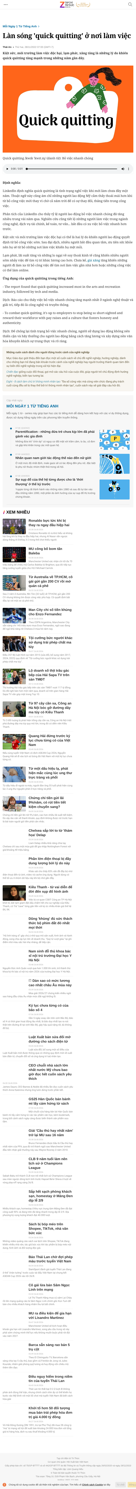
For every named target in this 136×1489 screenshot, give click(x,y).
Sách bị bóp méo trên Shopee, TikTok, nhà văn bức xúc (48, 1228)
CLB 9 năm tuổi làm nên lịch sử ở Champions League (48, 1163)
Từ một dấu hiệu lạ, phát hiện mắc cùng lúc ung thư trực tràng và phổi (50, 773)
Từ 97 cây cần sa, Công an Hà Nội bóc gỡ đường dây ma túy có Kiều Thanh (50, 708)
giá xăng (93, 260)
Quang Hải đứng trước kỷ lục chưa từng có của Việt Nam (49, 740)
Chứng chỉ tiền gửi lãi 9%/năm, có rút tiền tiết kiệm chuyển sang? (47, 802)
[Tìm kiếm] (130, 4)
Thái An (7, 47)
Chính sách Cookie (92, 1484)
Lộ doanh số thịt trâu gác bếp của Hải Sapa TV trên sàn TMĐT (49, 675)
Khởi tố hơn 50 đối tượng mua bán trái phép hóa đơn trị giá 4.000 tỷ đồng (50, 1412)
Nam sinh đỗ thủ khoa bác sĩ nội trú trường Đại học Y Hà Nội (50, 956)
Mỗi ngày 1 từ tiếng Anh (20, 26)
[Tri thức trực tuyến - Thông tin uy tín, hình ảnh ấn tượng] (75, 4)
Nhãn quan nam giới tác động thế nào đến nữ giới (53, 458)
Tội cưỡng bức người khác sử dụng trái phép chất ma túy (50, 642)
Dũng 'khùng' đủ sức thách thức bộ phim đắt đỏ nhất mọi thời (50, 923)
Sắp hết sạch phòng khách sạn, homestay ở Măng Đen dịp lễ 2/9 (51, 1196)
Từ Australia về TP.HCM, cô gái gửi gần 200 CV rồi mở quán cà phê (50, 581)
